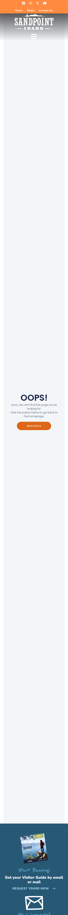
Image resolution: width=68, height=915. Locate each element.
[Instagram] (30, 3)
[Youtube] (45, 3)
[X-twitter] (37, 3)
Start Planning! (34, 870)
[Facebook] (23, 3)
